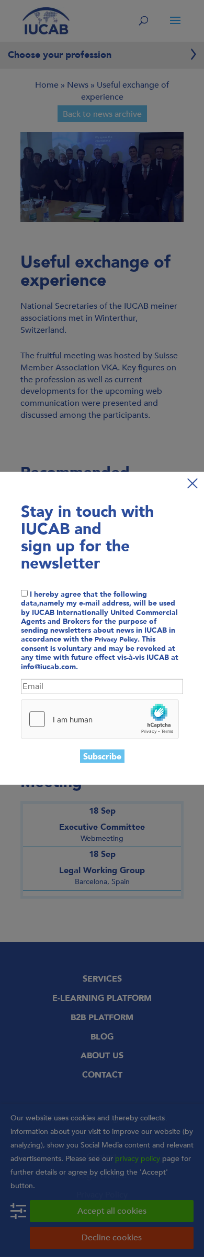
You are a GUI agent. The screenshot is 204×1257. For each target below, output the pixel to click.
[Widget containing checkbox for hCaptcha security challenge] (100, 719)
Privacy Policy (116, 639)
